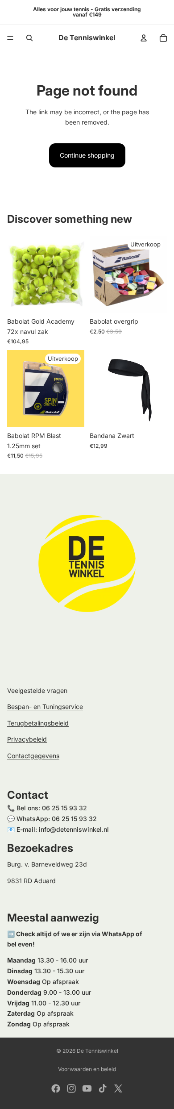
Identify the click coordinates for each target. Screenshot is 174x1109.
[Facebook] (55, 1088)
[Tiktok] (102, 1088)
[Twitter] (118, 1088)
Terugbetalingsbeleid (38, 723)
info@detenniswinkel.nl (74, 829)
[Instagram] (71, 1088)
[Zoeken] (29, 38)
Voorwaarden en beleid (87, 1069)
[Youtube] (87, 1088)
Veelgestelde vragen (37, 690)
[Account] (143, 38)
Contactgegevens (33, 755)
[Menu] (10, 38)
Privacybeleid (27, 739)
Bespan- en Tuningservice (45, 707)
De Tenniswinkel (97, 1050)
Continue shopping (87, 155)
